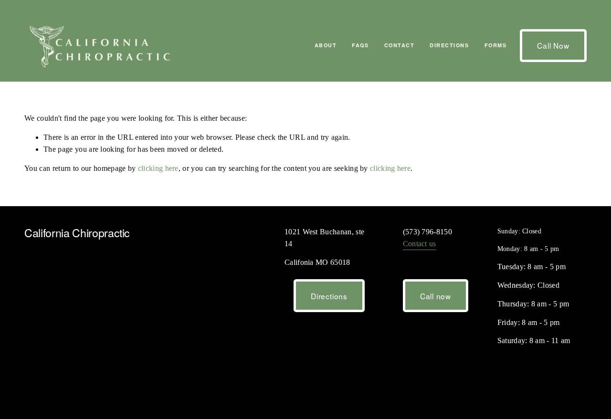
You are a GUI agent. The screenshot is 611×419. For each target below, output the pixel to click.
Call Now (553, 45)
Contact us (419, 244)
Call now (435, 296)
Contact (399, 45)
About (326, 45)
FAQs (360, 45)
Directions (449, 45)
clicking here (158, 168)
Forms (496, 45)
